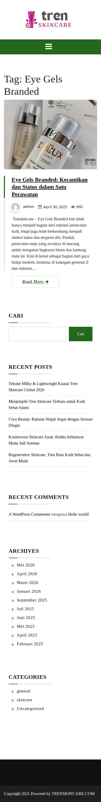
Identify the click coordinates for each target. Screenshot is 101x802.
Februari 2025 (30, 644)
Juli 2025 (25, 609)
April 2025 (27, 635)
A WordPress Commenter (29, 514)
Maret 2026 (27, 582)
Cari (16, 315)
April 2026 (27, 574)
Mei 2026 (26, 565)
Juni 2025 (26, 617)
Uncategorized (30, 708)
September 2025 (32, 600)
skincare (24, 700)
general (24, 691)
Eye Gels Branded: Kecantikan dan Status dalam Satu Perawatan (50, 187)
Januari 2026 (29, 591)
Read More (33, 281)
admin (28, 206)
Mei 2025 (26, 626)
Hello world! (78, 514)
